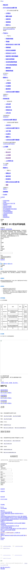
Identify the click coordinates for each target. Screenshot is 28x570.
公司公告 (8, 113)
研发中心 (8, 25)
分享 (2, 263)
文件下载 (8, 131)
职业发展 (8, 158)
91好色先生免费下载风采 (10, 119)
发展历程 (8, 19)
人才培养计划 (9, 161)
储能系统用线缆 (4, 390)
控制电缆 (8, 47)
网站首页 (5, 5)
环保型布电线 (9, 38)
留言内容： (4, 468)
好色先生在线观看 (11, 50)
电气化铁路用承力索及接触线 (10, 208)
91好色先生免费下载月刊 (12, 128)
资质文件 (6, 263)
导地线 (7, 41)
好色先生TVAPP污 (11, 53)
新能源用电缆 (9, 70)
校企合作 (8, 152)
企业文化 (8, 125)
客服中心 (5, 167)
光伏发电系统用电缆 (11, 62)
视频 (7, 185)
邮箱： (2, 477)
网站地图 (3, 568)
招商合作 (8, 173)
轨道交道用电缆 (10, 59)
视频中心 (8, 137)
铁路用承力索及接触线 (12, 56)
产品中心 (5, 33)
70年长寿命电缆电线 (11, 65)
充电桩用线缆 (4, 395)
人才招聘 (5, 146)
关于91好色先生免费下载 (10, 7)
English (5, 194)
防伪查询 (8, 179)
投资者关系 (6, 98)
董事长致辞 (9, 16)
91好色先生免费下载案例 (12, 91)
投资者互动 (9, 110)
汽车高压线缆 (4, 400)
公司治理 (8, 104)
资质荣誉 (8, 22)
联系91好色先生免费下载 (12, 182)
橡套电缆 (8, 67)
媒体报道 (8, 89)
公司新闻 (8, 83)
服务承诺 (8, 176)
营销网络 (5, 191)
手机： (2, 474)
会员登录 (3, 197)
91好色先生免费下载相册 (12, 139)
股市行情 (8, 107)
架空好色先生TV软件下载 (13, 44)
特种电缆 (5, 214)
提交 (2, 484)
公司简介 (8, 13)
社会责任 (8, 134)
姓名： (2, 472)
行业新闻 (8, 86)
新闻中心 (5, 77)
